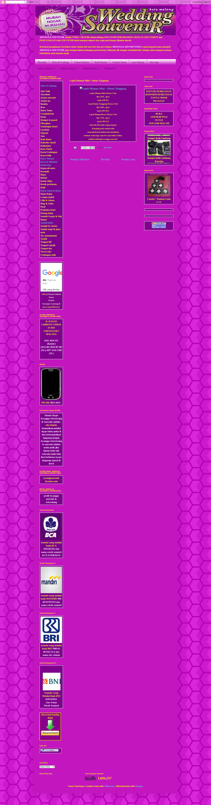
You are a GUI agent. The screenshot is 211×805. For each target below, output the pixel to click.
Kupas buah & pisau (50, 190)
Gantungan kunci (49, 126)
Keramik (107, 147)
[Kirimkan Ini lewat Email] (82, 147)
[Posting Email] (75, 147)
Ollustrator (109, 786)
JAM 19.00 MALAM (159, 123)
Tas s (42, 235)
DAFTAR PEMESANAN (159, 91)
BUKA (159, 114)
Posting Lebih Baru (79, 159)
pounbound (51, 235)
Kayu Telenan (47, 158)
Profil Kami (101, 62)
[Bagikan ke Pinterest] (93, 147)
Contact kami (119, 62)
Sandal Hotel (46, 223)
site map (154, 62)
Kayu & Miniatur (49, 162)
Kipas (43, 174)
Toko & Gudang (60, 62)
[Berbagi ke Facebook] (90, 147)
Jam (42, 136)
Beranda (42, 62)
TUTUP (159, 120)
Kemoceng (45, 165)
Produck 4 (110, 68)
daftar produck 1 (46, 68)
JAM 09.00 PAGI (158, 117)
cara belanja (138, 62)
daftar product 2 (69, 68)
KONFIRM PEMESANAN (159, 94)
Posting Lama (128, 159)
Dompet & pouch (48, 120)
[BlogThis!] (85, 147)
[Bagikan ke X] (87, 147)
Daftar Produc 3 (91, 68)
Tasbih (43, 239)
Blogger (139, 786)
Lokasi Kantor (81, 62)
